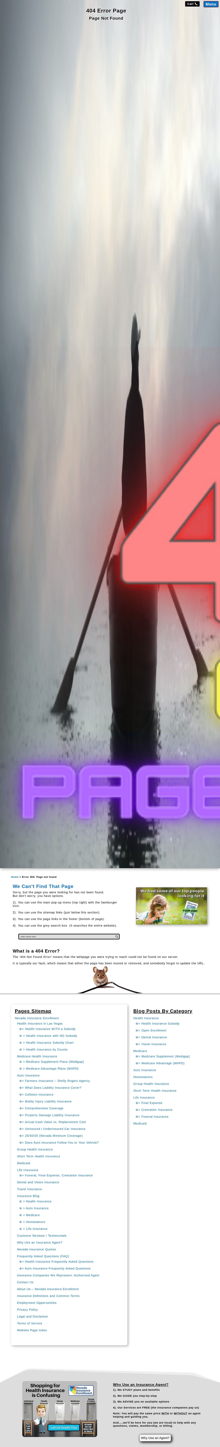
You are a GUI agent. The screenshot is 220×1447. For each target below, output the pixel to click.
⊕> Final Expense (149, 1103)
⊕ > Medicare (29, 1215)
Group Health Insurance (35, 1149)
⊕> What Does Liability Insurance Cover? (50, 1087)
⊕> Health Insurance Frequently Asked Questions (56, 1261)
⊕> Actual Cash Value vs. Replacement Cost (52, 1122)
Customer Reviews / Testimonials (42, 1235)
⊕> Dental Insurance (151, 1037)
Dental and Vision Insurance (38, 1182)
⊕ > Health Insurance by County (43, 1049)
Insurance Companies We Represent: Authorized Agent (58, 1275)
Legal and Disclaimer (32, 1316)
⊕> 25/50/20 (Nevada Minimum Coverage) (51, 1135)
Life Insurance (27, 1170)
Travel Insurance (29, 1189)
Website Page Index (32, 1330)
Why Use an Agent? (155, 1438)
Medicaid (23, 1163)
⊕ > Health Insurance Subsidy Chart (46, 1042)
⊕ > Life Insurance (33, 1228)
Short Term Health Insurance (38, 1156)
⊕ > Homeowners (32, 1222)
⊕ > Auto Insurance (34, 1208)
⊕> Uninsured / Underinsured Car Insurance (52, 1128)
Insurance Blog (28, 1196)
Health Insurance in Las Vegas (40, 1023)
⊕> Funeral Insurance (152, 1116)
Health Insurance (146, 1018)
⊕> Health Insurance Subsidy (158, 1023)
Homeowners (143, 1077)
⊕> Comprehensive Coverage (41, 1108)
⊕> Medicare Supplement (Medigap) (163, 1056)
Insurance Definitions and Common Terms (48, 1296)
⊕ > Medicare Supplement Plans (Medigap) (51, 1061)
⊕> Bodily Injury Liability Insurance (45, 1101)
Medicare (140, 1051)
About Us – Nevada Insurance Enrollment (48, 1289)
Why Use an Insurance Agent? (39, 1242)
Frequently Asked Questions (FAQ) (43, 1256)
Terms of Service (29, 1323)
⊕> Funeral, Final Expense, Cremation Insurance (56, 1175)
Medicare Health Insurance (37, 1056)
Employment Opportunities (37, 1302)
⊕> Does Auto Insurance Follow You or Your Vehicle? (59, 1142)
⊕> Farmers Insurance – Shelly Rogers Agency (54, 1080)
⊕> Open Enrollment (151, 1030)
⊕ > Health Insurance (35, 1201)
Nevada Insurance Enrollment (37, 1018)
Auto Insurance (28, 1075)
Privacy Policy (27, 1309)
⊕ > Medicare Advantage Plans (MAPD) (49, 1068)
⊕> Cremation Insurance (154, 1109)
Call (190, 4)
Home (15, 877)
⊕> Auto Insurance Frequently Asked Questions (55, 1268)
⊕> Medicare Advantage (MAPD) (160, 1063)
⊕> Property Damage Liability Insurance (49, 1115)
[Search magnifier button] (116, 936)
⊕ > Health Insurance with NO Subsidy (48, 1035)
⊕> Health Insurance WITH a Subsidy (47, 1029)
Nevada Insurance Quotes (36, 1249)
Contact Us (25, 1282)
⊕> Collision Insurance (36, 1094)
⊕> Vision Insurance (151, 1044)
